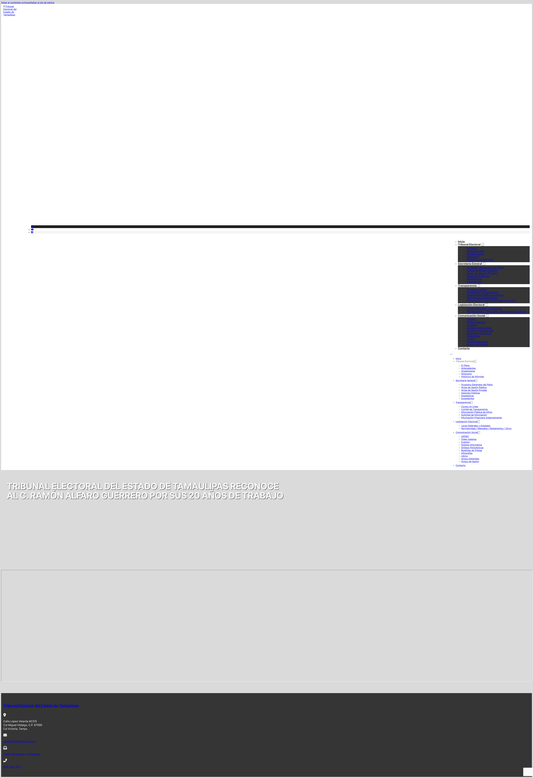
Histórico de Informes (480, 259)
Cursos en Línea (469, 406)
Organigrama (468, 371)
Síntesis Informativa (471, 444)
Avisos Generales (470, 458)
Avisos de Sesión (477, 344)
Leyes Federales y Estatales (475, 425)
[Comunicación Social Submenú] (487, 315)
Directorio (466, 373)
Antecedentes (468, 368)
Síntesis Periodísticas (472, 447)
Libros (464, 455)
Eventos (465, 442)
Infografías (466, 453)
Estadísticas (467, 395)
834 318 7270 (12, 766)
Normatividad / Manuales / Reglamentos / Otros (496, 311)
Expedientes (474, 281)
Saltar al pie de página (42, 2)
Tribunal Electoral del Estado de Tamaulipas (41, 705)
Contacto (464, 348)
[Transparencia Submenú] (471, 402)
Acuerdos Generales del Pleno (477, 384)
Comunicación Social (471, 315)
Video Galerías (469, 439)
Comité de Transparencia (474, 409)
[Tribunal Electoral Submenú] (483, 244)
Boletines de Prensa (471, 450)
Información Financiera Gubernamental (491, 300)
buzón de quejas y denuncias (21, 754)
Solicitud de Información (474, 414)
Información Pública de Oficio (476, 412)
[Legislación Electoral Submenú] (478, 421)
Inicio (461, 241)
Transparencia (467, 285)
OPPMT (465, 436)
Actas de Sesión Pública (474, 387)
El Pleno (465, 365)
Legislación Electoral (471, 304)
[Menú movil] (451, 354)
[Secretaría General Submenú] (476, 380)
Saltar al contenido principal (16, 2)
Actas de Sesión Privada (474, 390)
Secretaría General (470, 263)
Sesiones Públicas (470, 392)
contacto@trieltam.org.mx (19, 741)
